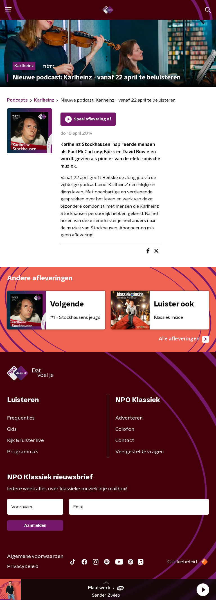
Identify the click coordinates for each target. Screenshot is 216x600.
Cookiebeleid (182, 561)
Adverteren (129, 418)
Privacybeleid (23, 566)
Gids (12, 429)
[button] (203, 590)
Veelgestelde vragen (139, 451)
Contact (124, 440)
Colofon (124, 429)
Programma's (22, 451)
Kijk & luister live (25, 440)
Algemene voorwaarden (35, 556)
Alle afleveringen (179, 339)
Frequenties (21, 418)
